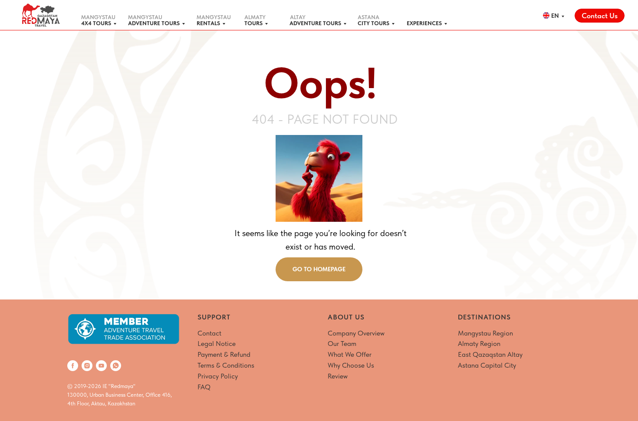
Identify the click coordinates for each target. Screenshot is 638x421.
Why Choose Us (351, 365)
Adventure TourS (315, 23)
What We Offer (350, 354)
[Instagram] (87, 365)
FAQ (203, 387)
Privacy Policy (217, 376)
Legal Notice (216, 343)
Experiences (424, 23)
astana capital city (487, 365)
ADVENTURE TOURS (154, 23)
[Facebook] (72, 365)
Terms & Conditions (225, 365)
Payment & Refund (223, 354)
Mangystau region (485, 333)
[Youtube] (101, 365)
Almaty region (479, 343)
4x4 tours (96, 23)
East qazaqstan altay (490, 354)
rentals (208, 23)
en (555, 15)
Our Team (342, 343)
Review (338, 376)
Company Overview (356, 333)
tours (253, 23)
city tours (373, 23)
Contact (209, 333)
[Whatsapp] (115, 365)
